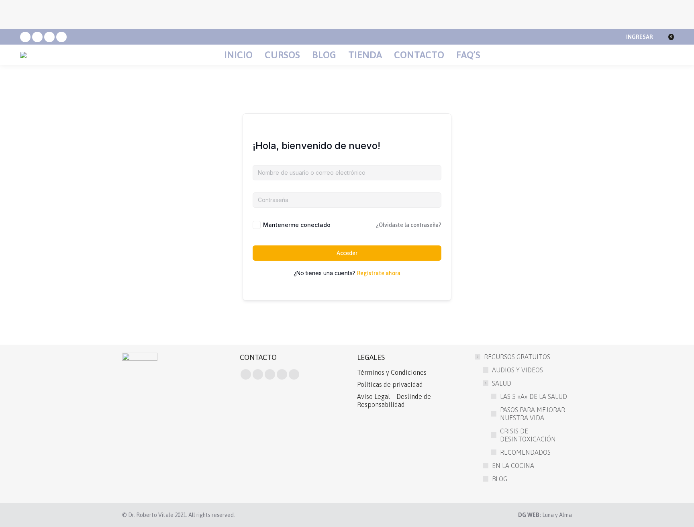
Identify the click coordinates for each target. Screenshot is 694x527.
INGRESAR (639, 37)
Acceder (347, 253)
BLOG (499, 478)
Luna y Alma (557, 515)
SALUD (501, 383)
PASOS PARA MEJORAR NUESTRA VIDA (532, 413)
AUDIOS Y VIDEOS (517, 370)
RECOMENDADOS (525, 452)
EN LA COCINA (513, 465)
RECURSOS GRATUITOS (517, 356)
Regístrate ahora (378, 273)
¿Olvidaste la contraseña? (408, 225)
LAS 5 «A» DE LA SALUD (533, 396)
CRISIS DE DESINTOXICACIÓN (528, 435)
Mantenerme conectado (297, 224)
